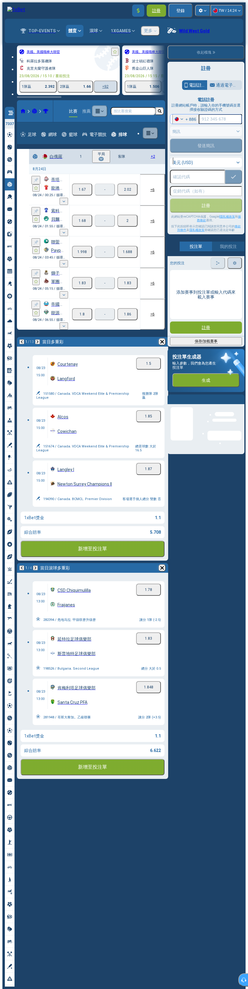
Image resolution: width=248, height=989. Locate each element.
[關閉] (239, 404)
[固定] (35, 180)
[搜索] (159, 111)
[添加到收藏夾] (115, 52)
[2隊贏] (127, 189)
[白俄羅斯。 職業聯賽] (45, 111)
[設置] (202, 10)
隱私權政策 (196, 230)
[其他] (99, 111)
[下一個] (37, 341)
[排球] (34, 111)
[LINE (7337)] (23, 111)
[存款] (138, 11)
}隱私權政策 (227, 216)
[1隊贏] (82, 189)
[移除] (162, 341)
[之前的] (21, 341)
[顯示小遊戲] (64, 201)
